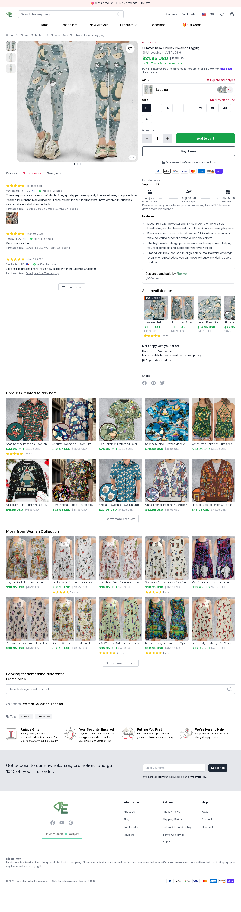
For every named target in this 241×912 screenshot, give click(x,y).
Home (44, 25)
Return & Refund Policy (177, 827)
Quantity (148, 130)
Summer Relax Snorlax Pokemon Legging (77, 35)
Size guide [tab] (54, 173)
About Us (129, 811)
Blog (126, 819)
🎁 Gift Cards (192, 25)
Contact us (164, 351)
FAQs (205, 811)
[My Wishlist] (221, 14)
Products (126, 25)
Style (145, 80)
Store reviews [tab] (32, 173)
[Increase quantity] (167, 138)
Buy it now (189, 151)
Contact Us (208, 827)
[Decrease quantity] (147, 138)
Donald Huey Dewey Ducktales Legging (48, 247)
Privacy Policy (171, 811)
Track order (188, 14)
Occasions (158, 25)
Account (207, 819)
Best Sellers (68, 25)
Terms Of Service (174, 834)
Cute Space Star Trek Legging (42, 273)
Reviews (171, 14)
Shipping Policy (172, 819)
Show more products (120, 519)
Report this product (158, 360)
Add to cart (205, 138)
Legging (57, 704)
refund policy (192, 355)
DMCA (166, 842)
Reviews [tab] (11, 173)
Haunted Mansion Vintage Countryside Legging (52, 208)
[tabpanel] (72, 237)
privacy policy (197, 776)
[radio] (146, 108)
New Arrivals (98, 25)
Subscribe (218, 767)
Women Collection (32, 35)
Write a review (72, 287)
